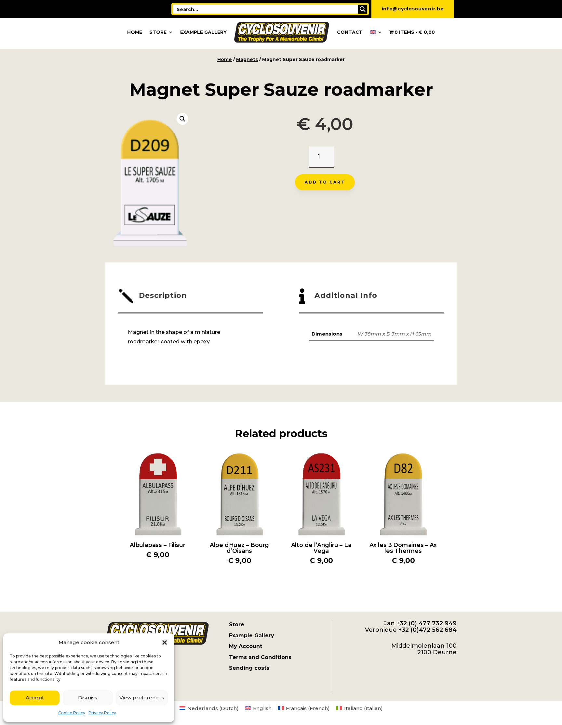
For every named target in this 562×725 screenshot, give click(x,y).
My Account (245, 646)
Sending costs (249, 668)
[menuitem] (376, 32)
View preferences (141, 697)
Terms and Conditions (260, 657)
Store (158, 32)
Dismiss (87, 697)
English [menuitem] (262, 708)
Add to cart (325, 182)
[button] (164, 642)
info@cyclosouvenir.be (413, 9)
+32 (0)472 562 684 (427, 629)
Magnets (247, 59)
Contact (350, 32)
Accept (35, 697)
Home (134, 32)
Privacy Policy (102, 712)
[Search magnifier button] (362, 9)
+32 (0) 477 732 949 (426, 623)
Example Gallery (203, 32)
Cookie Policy (71, 712)
